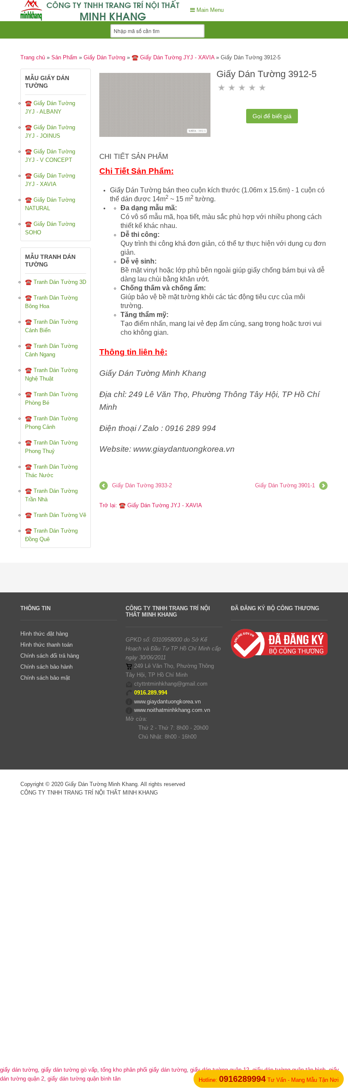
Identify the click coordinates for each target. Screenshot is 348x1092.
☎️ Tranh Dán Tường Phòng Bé (51, 398)
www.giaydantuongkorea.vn (167, 701)
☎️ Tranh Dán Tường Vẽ (55, 515)
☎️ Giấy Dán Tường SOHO (50, 228)
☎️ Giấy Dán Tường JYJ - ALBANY (50, 107)
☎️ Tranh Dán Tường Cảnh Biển (51, 326)
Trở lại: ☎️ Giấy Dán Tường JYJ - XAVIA (150, 505)
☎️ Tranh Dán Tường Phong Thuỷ (51, 446)
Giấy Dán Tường (104, 57)
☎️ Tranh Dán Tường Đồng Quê (51, 535)
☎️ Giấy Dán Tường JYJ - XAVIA (173, 57)
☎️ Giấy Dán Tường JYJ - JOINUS (50, 131)
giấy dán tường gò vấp (69, 1070)
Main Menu (209, 10)
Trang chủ (32, 57)
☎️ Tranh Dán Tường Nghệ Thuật (51, 374)
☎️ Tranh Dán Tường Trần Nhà (51, 495)
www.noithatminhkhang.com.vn (172, 710)
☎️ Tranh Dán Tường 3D (55, 282)
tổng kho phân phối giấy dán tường (144, 1070)
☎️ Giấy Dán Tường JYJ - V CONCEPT (50, 155)
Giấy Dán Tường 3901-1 (285, 485)
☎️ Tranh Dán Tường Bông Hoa (51, 302)
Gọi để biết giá (272, 116)
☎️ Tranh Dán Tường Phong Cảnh (51, 422)
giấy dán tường (19, 1070)
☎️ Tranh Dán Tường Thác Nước (51, 471)
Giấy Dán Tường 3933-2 (142, 485)
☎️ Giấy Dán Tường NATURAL (50, 204)
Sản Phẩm (64, 57)
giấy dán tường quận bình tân (84, 1078)
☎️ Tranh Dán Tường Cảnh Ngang (51, 350)
